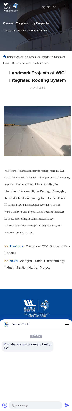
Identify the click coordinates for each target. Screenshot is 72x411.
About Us (21, 57)
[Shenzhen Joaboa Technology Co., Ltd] (10, 6)
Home (10, 57)
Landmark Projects (39, 57)
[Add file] (4, 405)
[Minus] (67, 324)
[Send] (67, 405)
